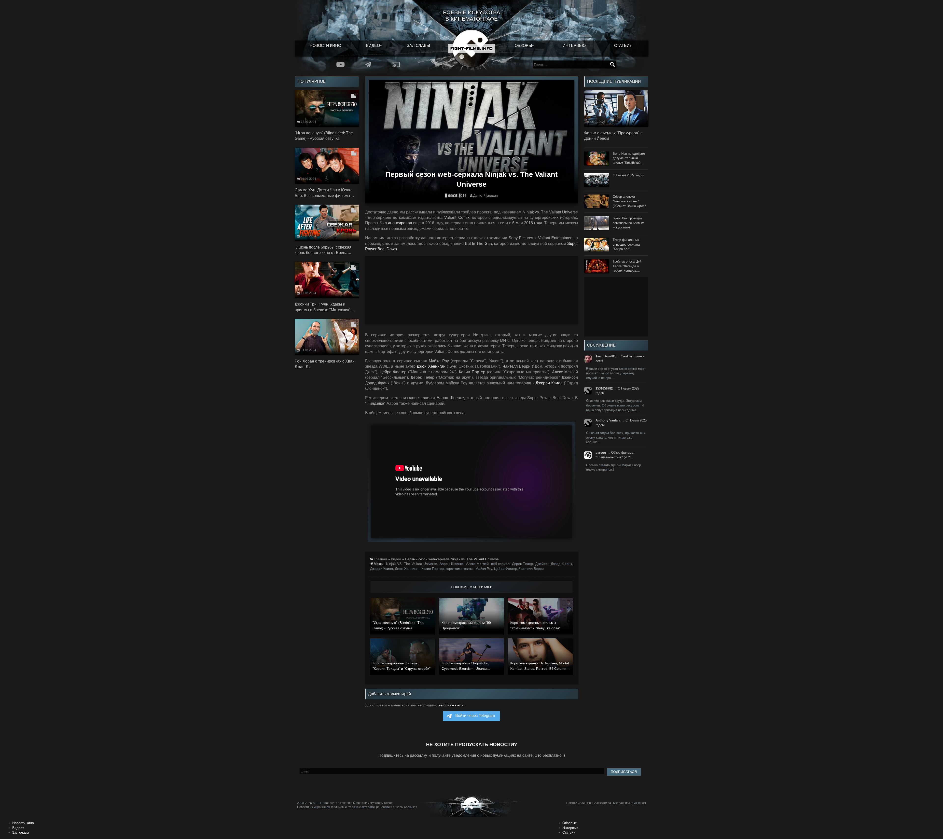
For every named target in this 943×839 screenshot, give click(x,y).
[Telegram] (368, 64)
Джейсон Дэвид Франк (553, 564)
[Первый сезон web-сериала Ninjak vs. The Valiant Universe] (471, 139)
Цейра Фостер (505, 569)
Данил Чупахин (485, 195)
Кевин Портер (432, 569)
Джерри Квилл (381, 569)
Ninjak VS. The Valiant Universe (411, 564)
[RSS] (396, 64)
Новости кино (325, 45)
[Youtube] (340, 64)
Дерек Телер (522, 564)
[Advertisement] (471, 290)
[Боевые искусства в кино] (471, 48)
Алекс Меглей (477, 564)
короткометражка (459, 569)
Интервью (574, 45)
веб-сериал (500, 564)
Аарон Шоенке (452, 564)
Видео (373, 45)
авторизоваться (450, 705)
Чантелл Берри (531, 569)
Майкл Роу (483, 569)
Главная (380, 559)
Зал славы (418, 45)
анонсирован (400, 223)
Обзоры (523, 45)
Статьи (622, 45)
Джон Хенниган (407, 569)
